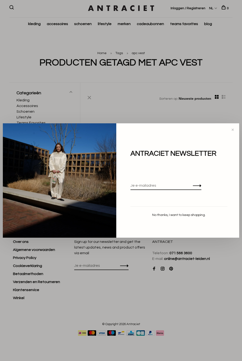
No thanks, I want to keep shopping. (179, 215)
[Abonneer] (195, 185)
